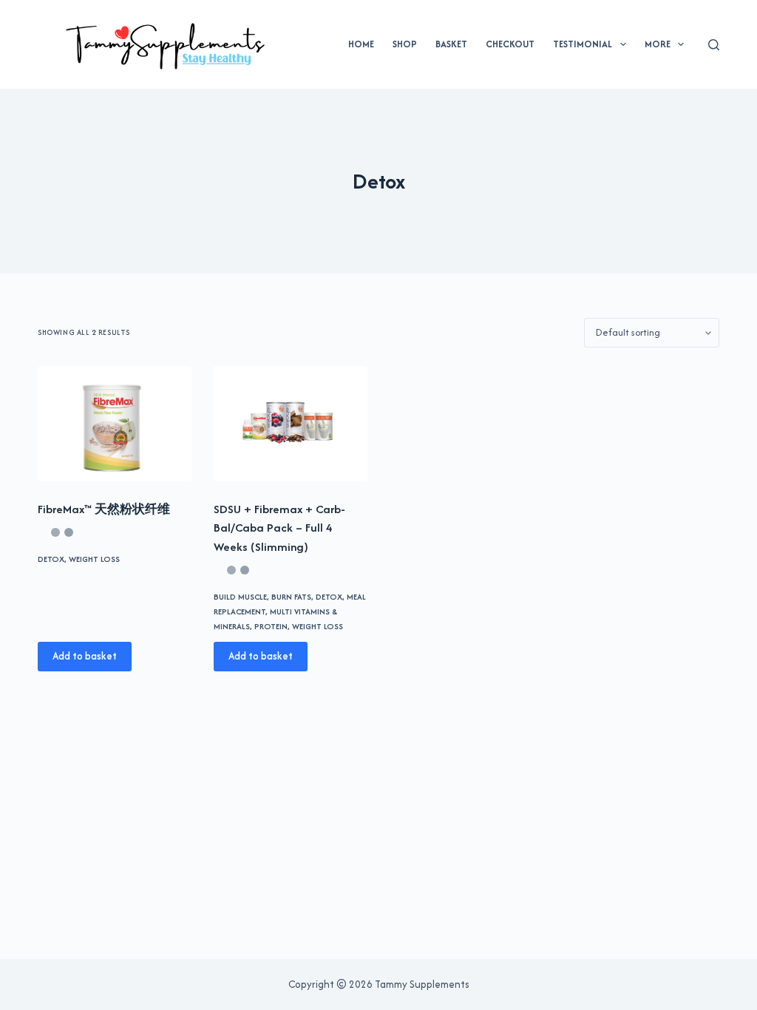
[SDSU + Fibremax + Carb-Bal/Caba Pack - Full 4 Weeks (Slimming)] (290, 423)
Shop (405, 44)
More (658, 44)
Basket (451, 44)
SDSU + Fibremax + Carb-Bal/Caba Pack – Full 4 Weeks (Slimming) (279, 528)
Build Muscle (240, 597)
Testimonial (582, 44)
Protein (271, 626)
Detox (51, 559)
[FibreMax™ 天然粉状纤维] (114, 423)
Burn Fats (291, 597)
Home (361, 44)
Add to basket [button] (84, 655)
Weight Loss (94, 559)
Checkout (510, 44)
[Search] (713, 44)
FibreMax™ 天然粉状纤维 (104, 509)
